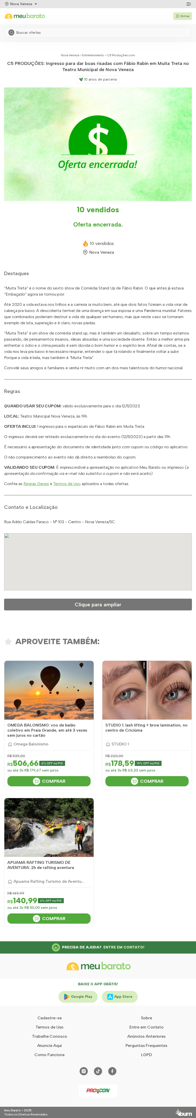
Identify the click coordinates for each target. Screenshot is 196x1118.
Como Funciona (49, 1054)
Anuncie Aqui (49, 1045)
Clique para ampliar (98, 604)
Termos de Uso (67, 483)
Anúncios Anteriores (146, 1036)
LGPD (146, 1054)
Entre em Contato (146, 1027)
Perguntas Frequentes (146, 1045)
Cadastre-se (50, 1017)
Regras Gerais (36, 483)
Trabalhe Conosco (49, 1036)
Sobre (146, 1017)
